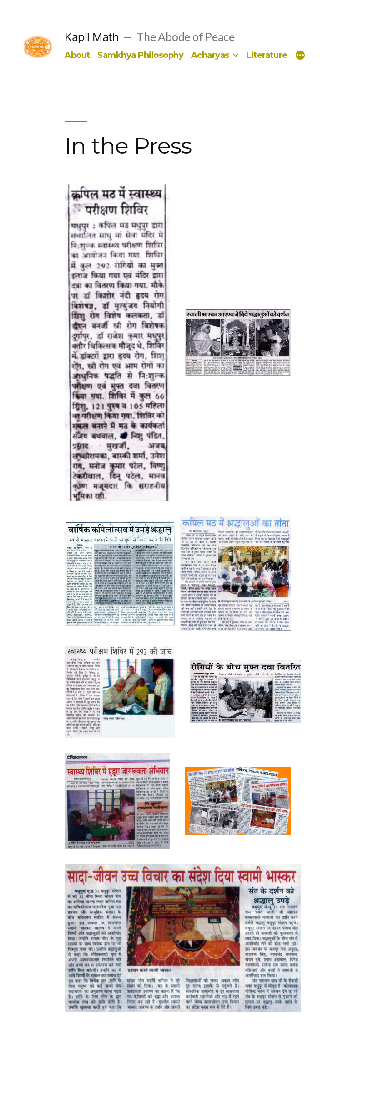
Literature (266, 55)
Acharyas (210, 55)
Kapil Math (92, 37)
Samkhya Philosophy (140, 55)
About (77, 55)
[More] (300, 55)
